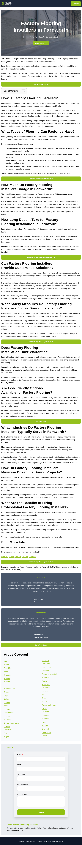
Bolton (11, 556)
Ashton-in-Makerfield (50, 674)
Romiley (45, 725)
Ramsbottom (8, 713)
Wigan (6, 737)
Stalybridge (46, 719)
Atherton (7, 678)
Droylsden (46, 688)
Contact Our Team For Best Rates (41, 178)
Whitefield (7, 682)
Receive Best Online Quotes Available (41, 257)
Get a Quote (39, 43)
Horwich (7, 709)
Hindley (7, 716)
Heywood (7, 719)
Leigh (6, 695)
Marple (44, 736)
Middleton (7, 730)
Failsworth (46, 664)
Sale (5, 733)
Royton (44, 681)
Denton (44, 708)
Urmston (7, 702)
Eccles (6, 692)
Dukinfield (46, 715)
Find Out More (41, 421)
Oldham (45, 691)
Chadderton (46, 667)
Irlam (6, 706)
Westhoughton (9, 689)
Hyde (44, 722)
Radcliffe (18, 556)
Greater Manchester (11, 723)
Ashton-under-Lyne (49, 705)
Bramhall (45, 729)
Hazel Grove (46, 732)
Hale (43, 695)
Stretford (7, 726)
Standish (45, 677)
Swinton (25, 556)
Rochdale (45, 671)
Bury (5, 685)
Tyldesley (32, 556)
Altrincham (46, 684)
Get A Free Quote (41, 645)
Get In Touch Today (41, 84)
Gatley (44, 701)
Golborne (45, 660)
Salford (6, 699)
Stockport (45, 712)
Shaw (44, 698)
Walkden (4, 556)
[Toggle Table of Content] (22, 91)
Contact (76, 3)
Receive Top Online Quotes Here (41, 341)
